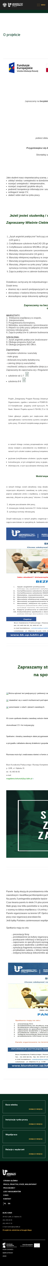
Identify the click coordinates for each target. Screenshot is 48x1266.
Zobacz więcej (36, 1109)
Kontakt (7, 1199)
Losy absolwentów (12, 1192)
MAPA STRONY (8, 1253)
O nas (5, 1195)
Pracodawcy (9, 1188)
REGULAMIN (26, 373)
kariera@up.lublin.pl (13, 1227)
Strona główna (10, 1181)
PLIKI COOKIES (8, 1249)
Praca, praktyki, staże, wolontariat (20, 1184)
